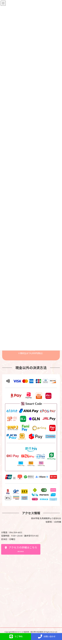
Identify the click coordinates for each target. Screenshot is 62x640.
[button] (21, 549)
